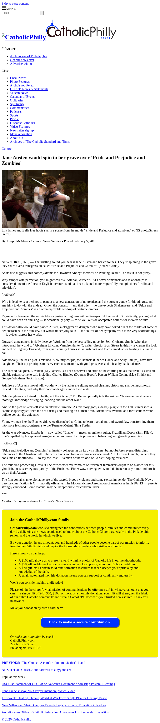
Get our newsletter (22, 60)
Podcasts (15, 111)
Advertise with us (21, 63)
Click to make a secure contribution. (80, 622)
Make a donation (21, 134)
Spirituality (17, 104)
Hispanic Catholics (22, 123)
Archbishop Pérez (22, 85)
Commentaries (19, 108)
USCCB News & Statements (29, 89)
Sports (14, 115)
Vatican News (19, 93)
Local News (18, 78)
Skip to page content (15, 3)
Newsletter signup (22, 130)
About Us (16, 138)
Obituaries (17, 100)
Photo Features (20, 81)
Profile (14, 119)
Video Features (20, 126)
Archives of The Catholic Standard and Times (40, 141)
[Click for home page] (59, 37)
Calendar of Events (22, 96)
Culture (6, 148)
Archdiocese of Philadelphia (28, 56)
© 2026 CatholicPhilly (16, 719)
